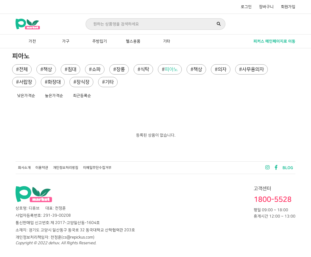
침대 (72, 69)
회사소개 (24, 168)
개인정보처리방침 (65, 168)
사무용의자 (253, 69)
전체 (23, 69)
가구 (65, 41)
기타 (166, 41)
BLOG (288, 168)
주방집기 (99, 41)
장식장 (82, 82)
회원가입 (288, 7)
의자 (222, 69)
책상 (47, 69)
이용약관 (41, 168)
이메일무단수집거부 (97, 168)
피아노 (171, 69)
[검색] (219, 24)
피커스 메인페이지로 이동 (274, 41)
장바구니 (266, 7)
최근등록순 (82, 95)
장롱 (120, 69)
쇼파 (96, 69)
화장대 (54, 82)
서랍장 (25, 82)
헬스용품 (133, 41)
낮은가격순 (26, 95)
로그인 (246, 7)
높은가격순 (54, 95)
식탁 (144, 69)
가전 (32, 41)
